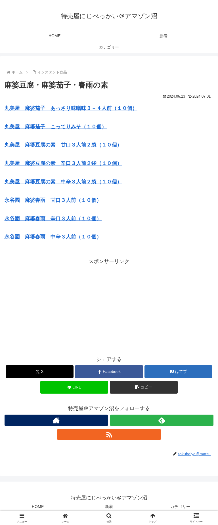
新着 (109, 506)
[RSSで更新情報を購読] (109, 434)
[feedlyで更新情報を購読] (161, 420)
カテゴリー (180, 506)
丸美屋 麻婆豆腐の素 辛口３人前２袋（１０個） (63, 163)
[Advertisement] (109, 305)
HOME (38, 506)
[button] (144, 387)
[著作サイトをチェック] (56, 420)
